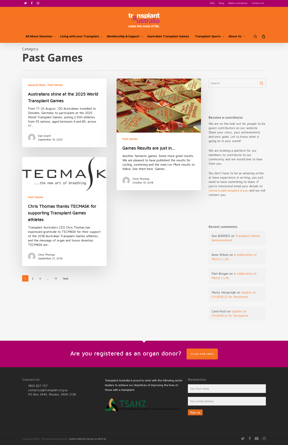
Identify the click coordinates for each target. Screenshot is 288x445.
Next (65, 278)
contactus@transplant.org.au (228, 190)
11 (56, 278)
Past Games (55, 84)
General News (37, 84)
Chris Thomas (140, 178)
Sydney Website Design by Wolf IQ (87, 438)
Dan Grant (44, 135)
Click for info (202, 353)
